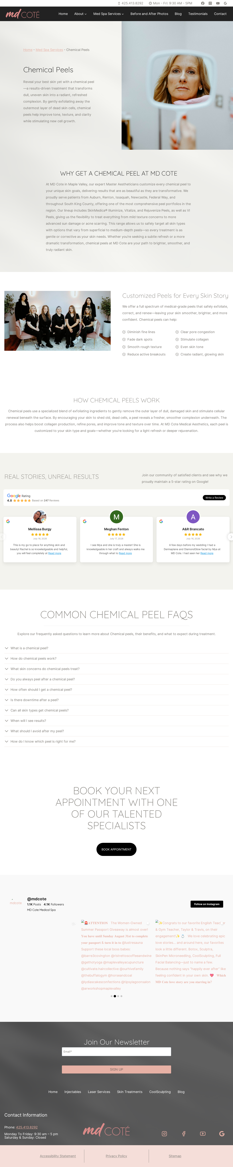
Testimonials (198, 14)
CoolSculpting (160, 1092)
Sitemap (175, 1156)
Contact (220, 14)
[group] (42, 955)
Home (63, 14)
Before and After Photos (149, 14)
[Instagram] (210, 3)
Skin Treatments (129, 1092)
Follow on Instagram (207, 904)
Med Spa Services (49, 50)
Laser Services (99, 1092)
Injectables (72, 1092)
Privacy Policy (116, 1156)
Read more (54, 553)
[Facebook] (203, 3)
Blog (178, 14)
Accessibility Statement (58, 1156)
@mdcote (36, 898)
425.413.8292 (27, 1127)
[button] (42, 955)
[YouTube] (218, 3)
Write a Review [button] (214, 497)
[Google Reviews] (225, 3)
